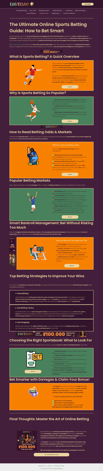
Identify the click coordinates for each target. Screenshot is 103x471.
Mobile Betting (57, 10)
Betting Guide (44, 13)
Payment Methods (69, 13)
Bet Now (70, 87)
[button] (88, 4)
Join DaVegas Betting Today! (51, 454)
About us (50, 466)
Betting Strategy (80, 10)
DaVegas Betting (21, 10)
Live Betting (69, 10)
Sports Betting (31, 13)
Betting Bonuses (44, 10)
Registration (55, 13)
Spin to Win (32, 10)
